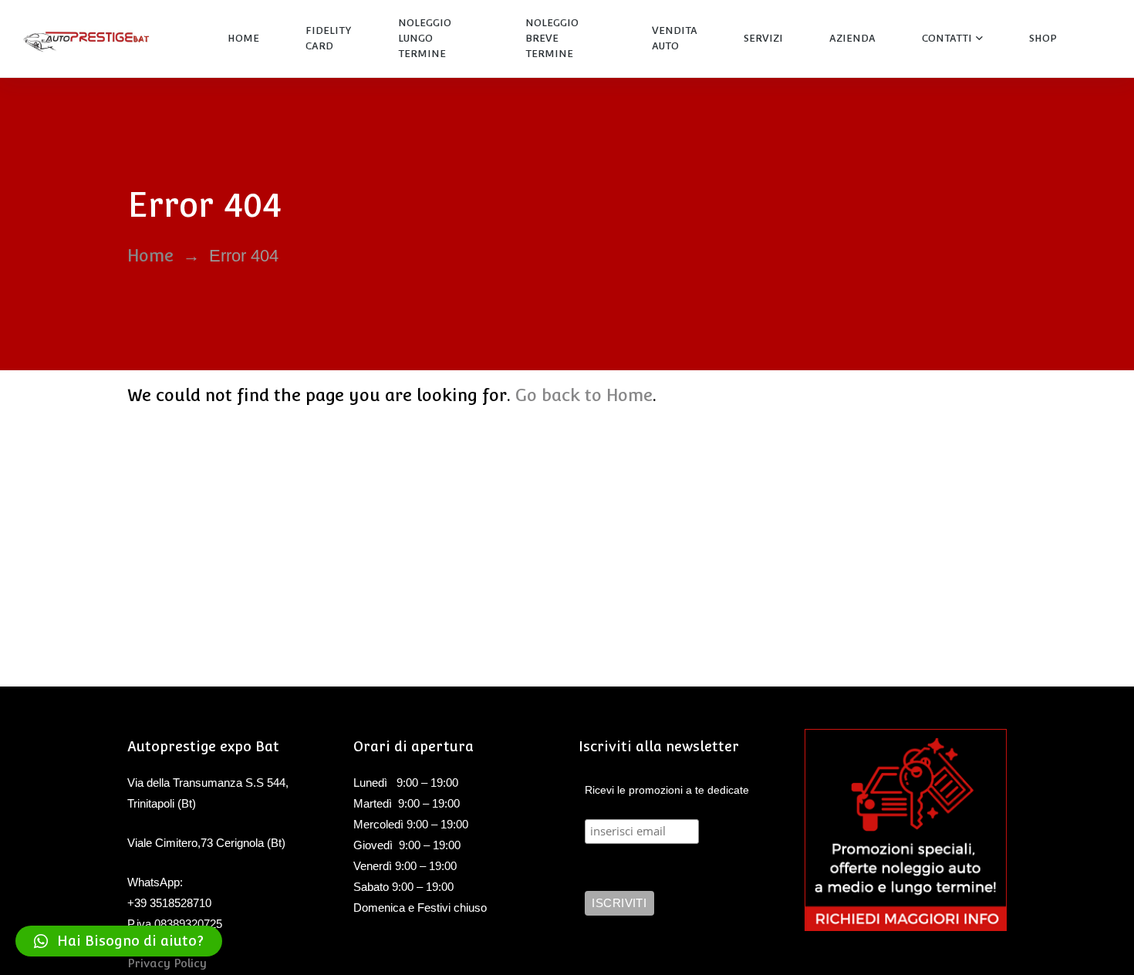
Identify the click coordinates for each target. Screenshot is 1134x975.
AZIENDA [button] (852, 38)
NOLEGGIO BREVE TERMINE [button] (552, 38)
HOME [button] (243, 38)
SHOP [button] (1043, 38)
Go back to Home (584, 395)
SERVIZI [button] (763, 38)
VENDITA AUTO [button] (674, 38)
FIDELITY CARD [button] (328, 38)
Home (150, 255)
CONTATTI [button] (947, 38)
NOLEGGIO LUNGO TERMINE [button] (424, 38)
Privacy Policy (167, 963)
